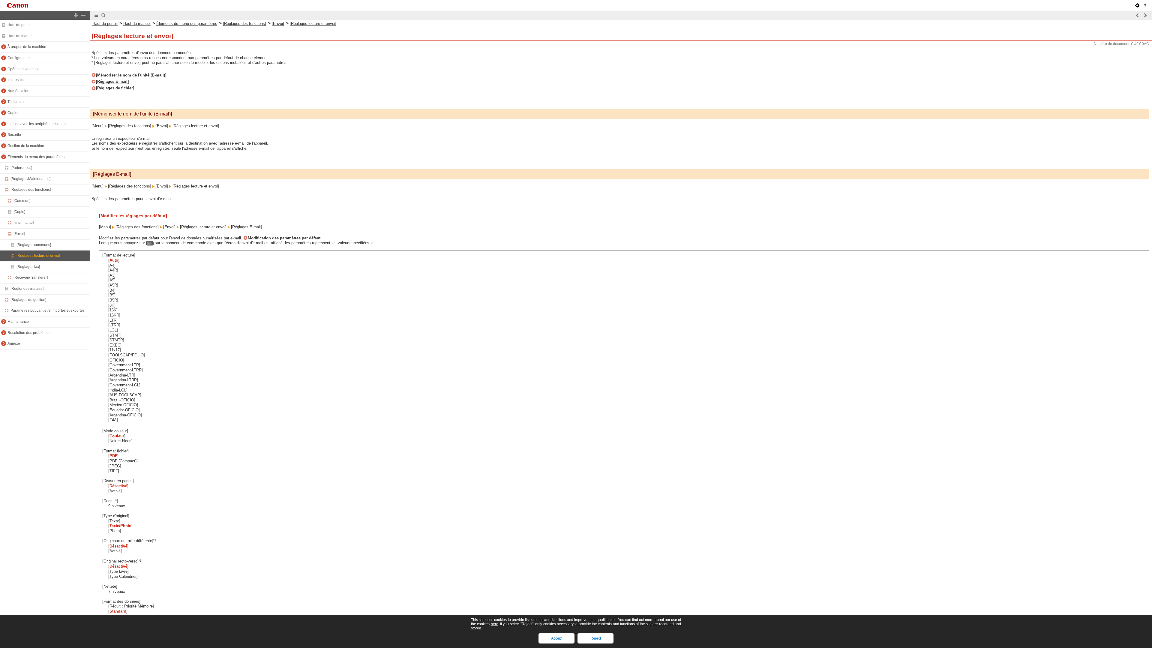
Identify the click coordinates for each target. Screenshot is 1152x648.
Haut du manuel (21, 36)
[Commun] (22, 201)
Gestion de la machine (26, 146)
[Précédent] (1137, 15)
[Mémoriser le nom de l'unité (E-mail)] (131, 75)
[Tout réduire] (83, 15)
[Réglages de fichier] (115, 88)
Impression (17, 80)
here (494, 624)
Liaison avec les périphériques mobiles (39, 124)
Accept (556, 638)
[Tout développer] (76, 15)
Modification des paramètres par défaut (284, 238)
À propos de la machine (27, 47)
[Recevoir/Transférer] (31, 277)
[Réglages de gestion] (28, 300)
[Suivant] (1145, 15)
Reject (595, 638)
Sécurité (14, 135)
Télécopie (16, 102)
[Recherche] (103, 15)
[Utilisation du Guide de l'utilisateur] (1145, 5)
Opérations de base (24, 69)
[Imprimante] (24, 222)
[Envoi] (19, 234)
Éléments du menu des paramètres (36, 157)
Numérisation (18, 91)
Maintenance (18, 322)
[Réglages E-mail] (112, 81)
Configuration (19, 58)
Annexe (14, 343)
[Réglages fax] (28, 267)
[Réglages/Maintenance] (30, 179)
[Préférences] (21, 168)
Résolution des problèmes (29, 333)
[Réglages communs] (33, 245)
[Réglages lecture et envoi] (38, 256)
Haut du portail (20, 25)
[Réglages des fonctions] (30, 190)
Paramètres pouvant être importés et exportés (47, 310)
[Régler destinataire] (27, 288)
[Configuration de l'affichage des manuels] (1137, 5)
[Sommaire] (96, 15)
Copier (13, 113)
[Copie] (19, 212)
